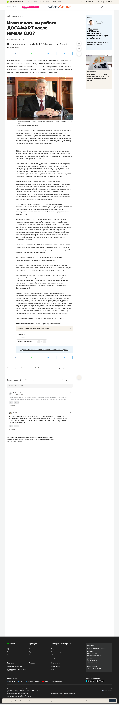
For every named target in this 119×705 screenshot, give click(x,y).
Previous (88, 48)
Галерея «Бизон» (55, 666)
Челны (83, 2)
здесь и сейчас (55, 323)
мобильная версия (57, 681)
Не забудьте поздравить (58, 652)
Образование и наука (15, 16)
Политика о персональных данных (59, 688)
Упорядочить (66, 380)
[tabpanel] (98, 32)
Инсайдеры (54, 658)
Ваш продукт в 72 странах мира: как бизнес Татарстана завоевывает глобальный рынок (98, 77)
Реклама (32, 663)
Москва (94, 2)
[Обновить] (79, 377)
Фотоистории (33, 658)
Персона (9, 652)
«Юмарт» (98, 23)
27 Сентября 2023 (12, 39)
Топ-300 (53, 669)
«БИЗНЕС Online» (21, 335)
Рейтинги (53, 655)
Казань (9, 6)
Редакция (10, 663)
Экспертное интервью (61, 644)
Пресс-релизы (11, 658)
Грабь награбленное (19, 393)
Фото (30, 655)
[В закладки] (79, 48)
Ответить (12, 405)
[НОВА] (30, 7)
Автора (32, 380)
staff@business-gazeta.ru (94, 668)
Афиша (9, 649)
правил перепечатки (68, 695)
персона (89, 17)
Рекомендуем (91, 71)
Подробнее (86, 701)
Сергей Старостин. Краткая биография (33, 328)
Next (110, 48)
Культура (33, 644)
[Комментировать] (79, 43)
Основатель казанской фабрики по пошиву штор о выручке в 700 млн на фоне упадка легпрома (98, 42)
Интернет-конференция (57, 649)
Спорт (12, 644)
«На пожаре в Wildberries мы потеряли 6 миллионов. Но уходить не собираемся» (98, 33)
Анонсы (31, 649)
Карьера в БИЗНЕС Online (14, 666)
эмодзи (17, 402)
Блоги (9, 655)
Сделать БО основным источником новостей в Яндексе (44, 350)
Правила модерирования (14, 441)
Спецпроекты (55, 663)
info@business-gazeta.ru (94, 655)
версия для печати (67, 368)
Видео (30, 652)
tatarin (15, 412)
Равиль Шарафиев (101, 22)
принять (112, 701)
